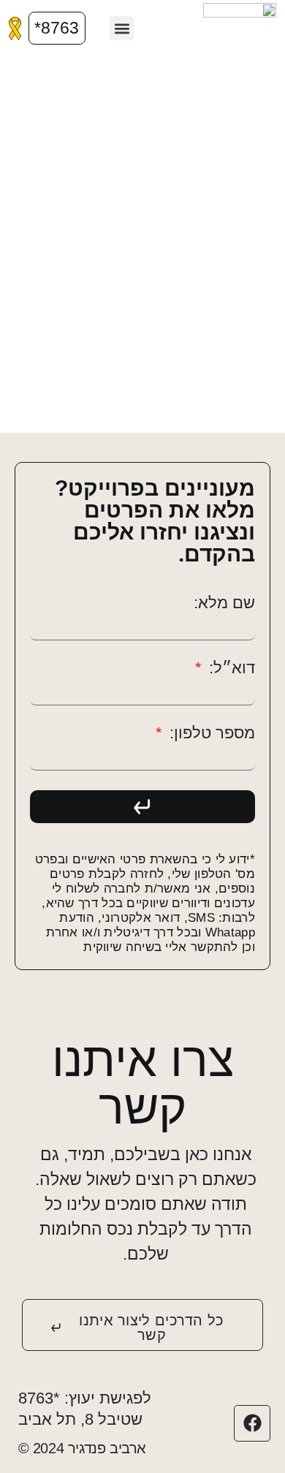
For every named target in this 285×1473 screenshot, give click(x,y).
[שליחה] (142, 806)
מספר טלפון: (210, 733)
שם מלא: (224, 603)
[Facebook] (252, 1423)
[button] (122, 28)
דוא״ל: (230, 668)
